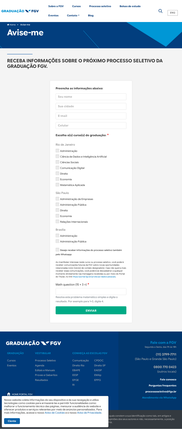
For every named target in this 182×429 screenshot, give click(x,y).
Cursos (76, 6)
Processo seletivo (100, 6)
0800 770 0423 (165, 367)
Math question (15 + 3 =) (71, 284)
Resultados (41, 380)
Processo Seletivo (45, 360)
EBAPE (76, 370)
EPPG (97, 380)
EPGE (75, 380)
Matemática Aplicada (72, 185)
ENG (172, 13)
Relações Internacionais (74, 221)
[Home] (22, 11)
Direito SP (100, 365)
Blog (90, 15)
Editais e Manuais (45, 370)
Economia (66, 179)
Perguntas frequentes (162, 385)
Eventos (53, 15)
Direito (64, 173)
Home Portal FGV (22, 394)
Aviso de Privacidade (89, 412)
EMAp (97, 375)
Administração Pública (73, 204)
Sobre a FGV (56, 6)
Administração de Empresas (76, 199)
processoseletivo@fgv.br (160, 391)
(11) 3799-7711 (166, 354)
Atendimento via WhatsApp (159, 397)
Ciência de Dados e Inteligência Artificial (83, 156)
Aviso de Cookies (55, 412)
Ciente (12, 421)
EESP (75, 375)
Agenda (39, 365)
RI (73, 384)
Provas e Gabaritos (46, 375)
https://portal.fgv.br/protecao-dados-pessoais (94, 276)
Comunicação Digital (72, 168)
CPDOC (99, 360)
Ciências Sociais (69, 162)
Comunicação (80, 360)
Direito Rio (78, 365)
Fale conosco (168, 379)
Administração (68, 151)
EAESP (98, 370)
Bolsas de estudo (130, 6)
